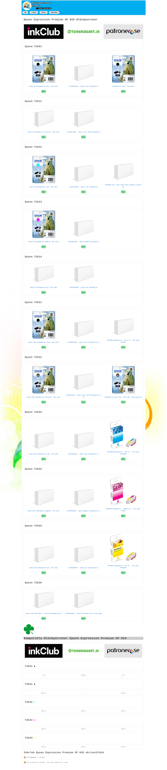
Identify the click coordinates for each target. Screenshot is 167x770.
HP (25, 12)
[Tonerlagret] (83, 31)
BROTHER (54, 12)
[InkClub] (43, 31)
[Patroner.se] (123, 31)
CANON (34, 12)
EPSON (43, 12)
